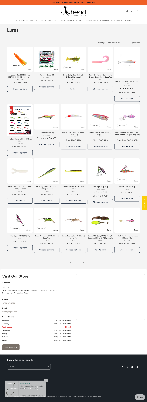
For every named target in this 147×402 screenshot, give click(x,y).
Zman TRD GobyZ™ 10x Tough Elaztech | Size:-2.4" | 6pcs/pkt (100, 237)
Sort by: (101, 43)
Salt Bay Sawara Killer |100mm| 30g (20, 140)
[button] (21, 20)
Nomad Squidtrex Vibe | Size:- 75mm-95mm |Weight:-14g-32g (127, 134)
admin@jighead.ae (9, 312)
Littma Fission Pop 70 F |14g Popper (100, 134)
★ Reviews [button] (145, 203)
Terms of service (65, 397)
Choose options (20, 89)
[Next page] (89, 262)
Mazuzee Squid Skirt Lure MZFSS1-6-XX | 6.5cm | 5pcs (19, 76)
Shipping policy (79, 397)
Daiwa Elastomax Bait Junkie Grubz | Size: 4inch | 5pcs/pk (100, 76)
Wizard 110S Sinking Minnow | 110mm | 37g (73, 134)
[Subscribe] (47, 367)
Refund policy (40, 397)
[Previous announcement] (7, 2)
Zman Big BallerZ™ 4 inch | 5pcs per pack (46, 188)
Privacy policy (52, 397)
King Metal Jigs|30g (127, 187)
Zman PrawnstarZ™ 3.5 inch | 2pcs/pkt (47, 237)
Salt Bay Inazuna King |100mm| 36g (127, 82)
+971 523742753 (8, 303)
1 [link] (57, 262)
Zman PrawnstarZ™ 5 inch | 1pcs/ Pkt (73, 237)
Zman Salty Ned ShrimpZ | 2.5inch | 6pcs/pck (73, 76)
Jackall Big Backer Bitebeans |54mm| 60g (127, 237)
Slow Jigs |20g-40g (100, 187)
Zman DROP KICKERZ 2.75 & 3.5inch (73, 188)
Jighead (16, 397)
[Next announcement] (139, 2)
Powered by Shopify (26, 397)
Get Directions (11, 347)
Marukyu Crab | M (47, 75)
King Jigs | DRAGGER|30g (20, 236)
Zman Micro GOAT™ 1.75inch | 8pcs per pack (20, 188)
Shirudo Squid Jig (47, 133)
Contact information (94, 397)
